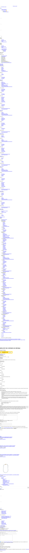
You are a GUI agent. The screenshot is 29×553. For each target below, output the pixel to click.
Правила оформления (4, 518)
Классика (3, 97)
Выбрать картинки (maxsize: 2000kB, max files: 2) (6, 420)
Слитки (2, 211)
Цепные (3, 136)
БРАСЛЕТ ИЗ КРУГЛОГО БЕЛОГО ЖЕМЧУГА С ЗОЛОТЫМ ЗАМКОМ (9, 474)
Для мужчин (4, 230)
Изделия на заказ (4, 40)
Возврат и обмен (4, 512)
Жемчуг (3, 125)
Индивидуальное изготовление (7, 62)
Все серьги (1, 110)
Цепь (2, 158)
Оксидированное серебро (5, 114)
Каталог (1, 217)
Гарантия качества (4, 513)
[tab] (14, 359)
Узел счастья (3, 101)
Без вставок (3, 93)
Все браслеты (1, 133)
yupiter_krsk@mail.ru (4, 9)
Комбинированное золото (6, 235)
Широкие (3, 90)
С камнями (4, 279)
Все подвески (2, 166)
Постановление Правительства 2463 (6, 517)
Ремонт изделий (4, 511)
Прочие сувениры (4, 212)
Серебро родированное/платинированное (7, 86)
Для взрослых (3, 128)
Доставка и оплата (4, 6)
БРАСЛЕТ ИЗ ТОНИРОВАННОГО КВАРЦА (6, 437)
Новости (3, 521)
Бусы (3, 317)
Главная (3, 333)
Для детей (3, 78)
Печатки (3, 91)
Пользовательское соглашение (12, 530)
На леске (3, 194)
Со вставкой (3, 94)
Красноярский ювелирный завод (6, 108)
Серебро (3, 74)
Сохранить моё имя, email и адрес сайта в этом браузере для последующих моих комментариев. (13, 426)
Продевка (3, 119)
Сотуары (3, 193)
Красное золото (5, 234)
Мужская (3, 98)
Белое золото (3, 82)
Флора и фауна (3, 151)
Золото (2, 81)
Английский (3, 118)
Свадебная (3, 99)
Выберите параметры (3, 439)
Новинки (3, 39)
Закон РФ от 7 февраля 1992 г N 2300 (6, 516)
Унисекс (3, 105)
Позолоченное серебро (4, 85)
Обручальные (3, 89)
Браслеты (3, 68)
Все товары (1, 65)
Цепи (2, 69)
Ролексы (3, 135)
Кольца (2, 67)
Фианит (3, 175)
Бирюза (4, 266)
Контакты (3, 522)
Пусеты (2, 117)
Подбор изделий (4, 523)
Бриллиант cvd (3, 124)
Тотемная (3, 100)
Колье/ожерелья (4, 70)
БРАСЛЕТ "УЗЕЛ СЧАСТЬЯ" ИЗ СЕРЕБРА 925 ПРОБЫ (7, 446)
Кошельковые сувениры (6, 328)
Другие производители (4, 132)
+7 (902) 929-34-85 (4, 49)
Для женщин (3, 104)
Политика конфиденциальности (4, 530)
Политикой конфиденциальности (8, 427)
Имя (1, 423)
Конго (2, 120)
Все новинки (1, 64)
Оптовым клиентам (4, 524)
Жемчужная (3, 182)
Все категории (5, 55)
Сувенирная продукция (5, 71)
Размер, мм (1, 354)
